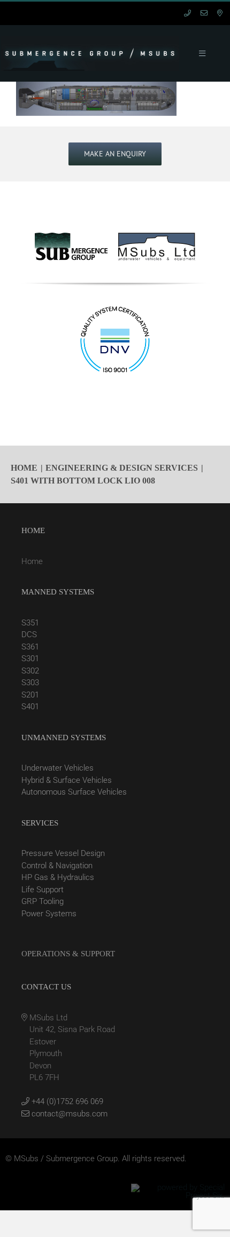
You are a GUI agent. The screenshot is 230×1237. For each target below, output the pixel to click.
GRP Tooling (42, 901)
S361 (30, 647)
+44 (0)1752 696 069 (66, 1101)
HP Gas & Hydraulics (57, 877)
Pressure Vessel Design (63, 853)
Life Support (42, 889)
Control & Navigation (57, 865)
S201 (30, 695)
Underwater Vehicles (57, 768)
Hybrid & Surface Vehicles (66, 780)
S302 (30, 671)
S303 (30, 682)
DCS (29, 634)
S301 (30, 658)
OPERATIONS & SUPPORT (68, 953)
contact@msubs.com (68, 1114)
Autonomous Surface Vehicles (74, 792)
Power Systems (48, 913)
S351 (30, 623)
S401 (30, 706)
